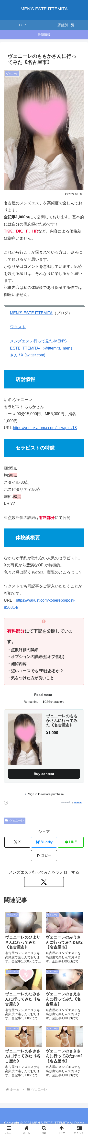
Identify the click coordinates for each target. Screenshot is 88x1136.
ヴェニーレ (16, 820)
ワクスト (18, 327)
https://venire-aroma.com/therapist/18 (45, 428)
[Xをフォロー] (44, 882)
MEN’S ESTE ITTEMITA (31, 313)
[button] (44, 855)
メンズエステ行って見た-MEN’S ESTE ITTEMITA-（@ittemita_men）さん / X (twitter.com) (42, 348)
